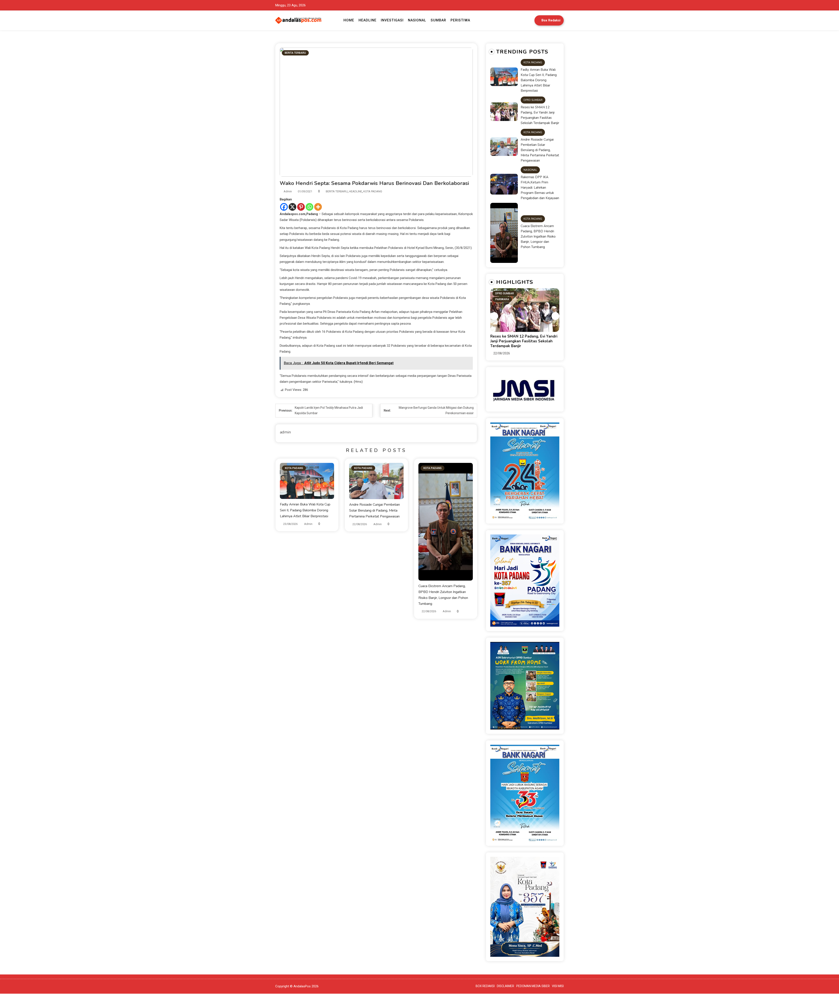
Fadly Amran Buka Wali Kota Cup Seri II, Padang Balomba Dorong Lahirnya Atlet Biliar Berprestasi (305, 510)
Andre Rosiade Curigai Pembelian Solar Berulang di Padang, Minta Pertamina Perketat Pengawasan (374, 510)
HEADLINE (367, 20)
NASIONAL (417, 20)
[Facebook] (284, 207)
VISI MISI (558, 986)
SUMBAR (438, 20)
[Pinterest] (301, 207)
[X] (292, 207)
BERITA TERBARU (295, 52)
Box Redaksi (550, 20)
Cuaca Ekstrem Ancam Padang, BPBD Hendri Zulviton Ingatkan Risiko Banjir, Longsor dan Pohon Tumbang (538, 236)
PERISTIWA (460, 20)
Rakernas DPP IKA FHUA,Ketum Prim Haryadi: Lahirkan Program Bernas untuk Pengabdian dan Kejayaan (540, 187)
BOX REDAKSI (485, 986)
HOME (348, 20)
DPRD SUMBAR (533, 100)
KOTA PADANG (372, 191)
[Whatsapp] (309, 207)
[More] (318, 207)
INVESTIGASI (392, 20)
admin (288, 191)
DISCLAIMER (505, 986)
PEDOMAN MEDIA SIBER (533, 986)
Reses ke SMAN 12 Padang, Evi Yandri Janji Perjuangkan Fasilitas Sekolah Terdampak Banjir (540, 115)
